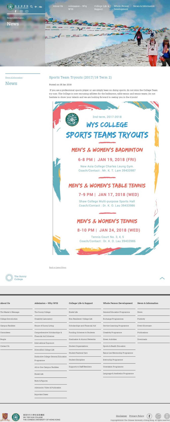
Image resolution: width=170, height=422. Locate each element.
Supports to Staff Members (80, 367)
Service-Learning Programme (116, 326)
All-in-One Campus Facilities (47, 367)
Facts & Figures (41, 381)
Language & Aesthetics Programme (118, 374)
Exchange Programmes (113, 319)
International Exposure (44, 343)
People (3, 339)
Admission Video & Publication (48, 388)
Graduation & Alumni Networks (82, 339)
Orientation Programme (113, 367)
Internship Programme (113, 360)
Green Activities (110, 339)
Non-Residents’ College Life (80, 319)
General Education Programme (116, 312)
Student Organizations (78, 346)
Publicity (141, 319)
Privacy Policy (136, 416)
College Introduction (9, 319)
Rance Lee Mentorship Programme (118, 353)
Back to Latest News (57, 268)
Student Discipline (77, 360)
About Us (58, 6)
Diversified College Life (44, 350)
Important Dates (41, 395)
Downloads (142, 339)
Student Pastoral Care (78, 353)
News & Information (15, 18)
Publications (142, 333)
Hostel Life (39, 374)
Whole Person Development (121, 8)
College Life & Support (101, 8)
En (40, 7)
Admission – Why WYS (77, 8)
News (139, 312)
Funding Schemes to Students (82, 333)
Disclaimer (121, 416)
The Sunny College (42, 312)
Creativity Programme (112, 333)
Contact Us (4, 346)
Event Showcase (144, 326)
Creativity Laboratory (43, 319)
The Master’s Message (9, 312)
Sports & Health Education (114, 346)
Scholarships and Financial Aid (82, 326)
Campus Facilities (7, 326)
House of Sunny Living (44, 326)
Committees (5, 333)
